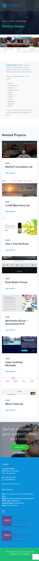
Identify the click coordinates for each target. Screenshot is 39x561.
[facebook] (3, 511)
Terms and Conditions (24, 557)
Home (4, 21)
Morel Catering (14, 403)
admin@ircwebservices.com (11, 484)
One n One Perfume (17, 243)
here (7, 115)
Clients (11, 21)
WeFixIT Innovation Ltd (18, 166)
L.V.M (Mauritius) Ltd (17, 205)
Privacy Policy (12, 557)
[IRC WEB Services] (11, 5)
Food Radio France (16, 282)
